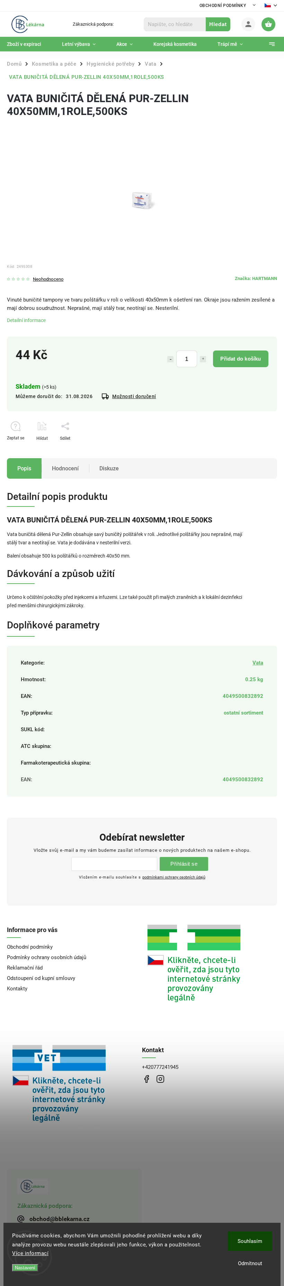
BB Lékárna (146, 1078)
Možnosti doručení (134, 396)
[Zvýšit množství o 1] (203, 359)
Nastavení (25, 1267)
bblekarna (160, 1078)
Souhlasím (250, 1241)
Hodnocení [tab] (65, 468)
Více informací (30, 1253)
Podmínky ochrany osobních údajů (46, 957)
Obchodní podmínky (222, 5)
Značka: (256, 278)
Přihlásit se (183, 864)
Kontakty (17, 989)
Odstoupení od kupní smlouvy (41, 978)
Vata (257, 663)
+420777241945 (160, 1067)
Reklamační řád (25, 968)
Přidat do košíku (240, 359)
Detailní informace (26, 320)
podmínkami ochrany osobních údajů (173, 877)
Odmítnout (250, 1263)
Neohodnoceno (48, 279)
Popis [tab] (24, 468)
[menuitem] (29, 44)
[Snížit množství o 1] (170, 359)
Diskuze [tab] (109, 468)
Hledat (218, 24)
